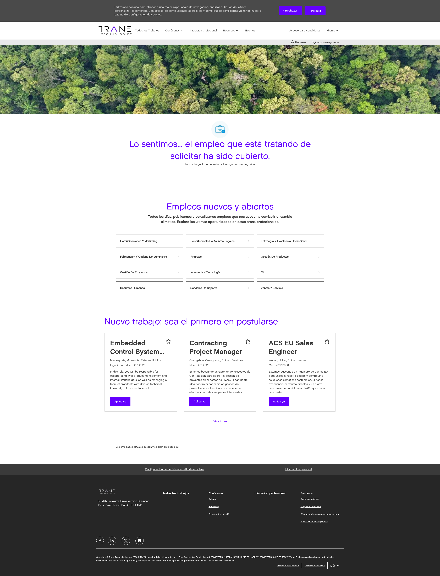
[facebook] (100, 540)
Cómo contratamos (310, 499)
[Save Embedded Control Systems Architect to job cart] (168, 341)
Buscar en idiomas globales (314, 521)
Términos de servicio (315, 565)
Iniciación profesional (203, 30)
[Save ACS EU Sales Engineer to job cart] (327, 341)
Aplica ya (120, 401)
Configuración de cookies (145, 14)
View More (220, 421)
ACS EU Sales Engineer (291, 347)
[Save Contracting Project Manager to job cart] (248, 341)
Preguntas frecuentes (311, 506)
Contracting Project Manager (215, 347)
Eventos (250, 30)
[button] (298, 42)
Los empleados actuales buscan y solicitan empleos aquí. (147, 446)
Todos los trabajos (176, 493)
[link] (149, 241)
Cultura (212, 499)
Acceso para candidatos (304, 30)
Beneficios (214, 506)
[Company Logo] (115, 30)
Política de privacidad (288, 565)
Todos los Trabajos (147, 30)
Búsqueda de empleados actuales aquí (320, 514)
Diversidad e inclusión (219, 514)
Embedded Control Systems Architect (136, 347)
